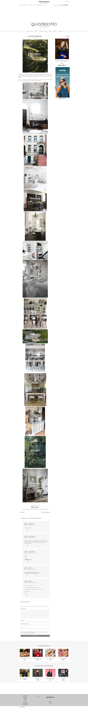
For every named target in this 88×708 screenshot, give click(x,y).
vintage (44, 509)
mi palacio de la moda (28, 559)
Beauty (46, 31)
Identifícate (55, 5)
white (46, 509)
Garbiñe (29, 581)
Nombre (22, 620)
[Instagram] (65, 5)
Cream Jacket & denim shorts (46, 512)
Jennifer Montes (31, 551)
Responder (27, 561)
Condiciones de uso (25, 702)
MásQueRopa (30, 523)
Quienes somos (25, 697)
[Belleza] (63, 656)
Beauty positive (31, 536)
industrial (27, 509)
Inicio (27, 31)
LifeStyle (34, 509)
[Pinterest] (64, 5)
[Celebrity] (37, 676)
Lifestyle (41, 31)
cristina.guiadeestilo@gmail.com (62, 60)
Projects (55, 31)
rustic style (40, 509)
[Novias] (25, 656)
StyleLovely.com (44, 1)
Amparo (29, 567)
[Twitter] (63, 5)
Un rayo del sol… (22, 512)
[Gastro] (50, 656)
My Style (36, 31)
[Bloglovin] (63, 65)
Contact (60, 31)
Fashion (50, 31)
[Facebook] (60, 65)
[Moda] (37, 656)
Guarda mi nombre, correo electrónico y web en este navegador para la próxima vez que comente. (34, 633)
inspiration (31, 509)
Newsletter (59, 5)
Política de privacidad (25, 703)
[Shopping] (25, 676)
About (32, 31)
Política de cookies (25, 704)
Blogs (19, 5)
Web (21, 627)
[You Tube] (67, 5)
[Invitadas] (63, 676)
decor (25, 509)
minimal (37, 509)
